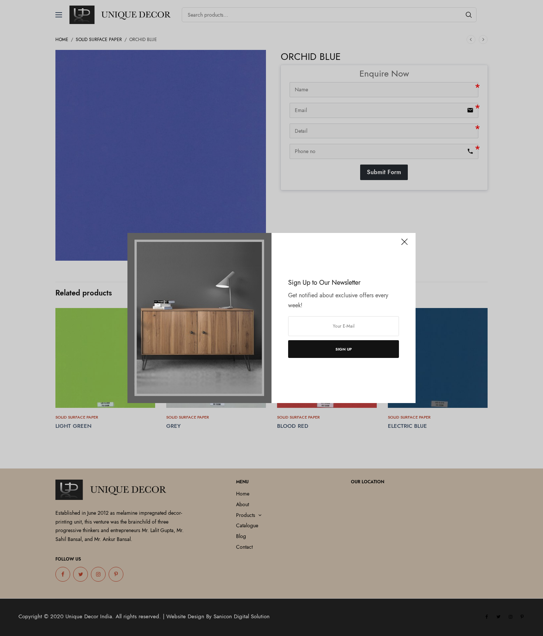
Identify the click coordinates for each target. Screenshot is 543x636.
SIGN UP (343, 349)
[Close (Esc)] (404, 245)
